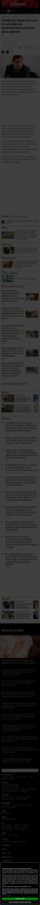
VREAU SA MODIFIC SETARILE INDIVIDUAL (20, 902)
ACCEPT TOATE (20, 898)
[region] (20, 884)
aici (15, 880)
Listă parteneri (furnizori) (6, 895)
